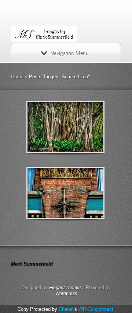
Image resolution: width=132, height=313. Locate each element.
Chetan (66, 309)
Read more (84, 127)
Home (17, 76)
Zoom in (49, 127)
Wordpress (66, 293)
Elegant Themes (65, 287)
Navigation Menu (69, 53)
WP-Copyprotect (95, 309)
